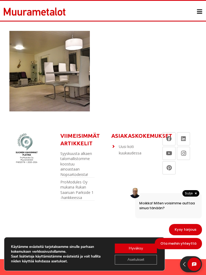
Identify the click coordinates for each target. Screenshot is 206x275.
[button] (199, 11)
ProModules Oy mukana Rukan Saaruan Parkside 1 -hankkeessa (77, 189)
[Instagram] (183, 153)
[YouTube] (169, 153)
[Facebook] (169, 139)
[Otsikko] (34, 12)
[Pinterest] (169, 168)
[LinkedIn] (183, 139)
